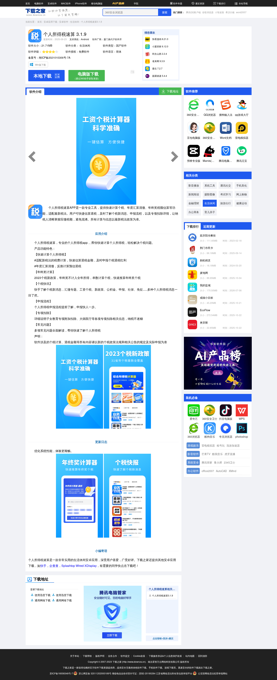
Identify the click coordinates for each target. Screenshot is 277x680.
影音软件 (193, 454)
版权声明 (99, 655)
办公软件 (193, 471)
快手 (43, 565)
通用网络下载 (43, 600)
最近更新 (199, 3)
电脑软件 (38, 3)
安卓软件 (52, 3)
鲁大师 (218, 462)
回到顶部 (202, 655)
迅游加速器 (233, 445)
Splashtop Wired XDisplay (79, 565)
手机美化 (241, 185)
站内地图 (189, 655)
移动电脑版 (97, 3)
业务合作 (112, 655)
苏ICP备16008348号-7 (61, 673)
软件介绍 (35, 91)
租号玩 (221, 445)
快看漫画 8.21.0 (160, 39)
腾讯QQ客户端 (193, 12)
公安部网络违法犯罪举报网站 (212, 673)
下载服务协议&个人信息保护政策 (165, 655)
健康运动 (241, 203)
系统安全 (193, 462)
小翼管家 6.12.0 (160, 46)
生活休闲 (74, 21)
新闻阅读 (193, 194)
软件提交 (125, 655)
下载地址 (173, 91)
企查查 (53, 565)
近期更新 (209, 226)
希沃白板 (230, 12)
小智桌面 (219, 12)
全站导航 (243, 3)
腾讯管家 (207, 462)
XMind (232, 471)
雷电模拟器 (208, 445)
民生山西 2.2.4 (159, 53)
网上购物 (241, 194)
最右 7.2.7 (157, 68)
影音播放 (193, 185)
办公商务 (193, 212)
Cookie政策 (139, 655)
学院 (136, 3)
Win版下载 (40, 64)
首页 (27, 3)
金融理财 (193, 203)
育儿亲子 (209, 212)
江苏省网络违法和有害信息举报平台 (174, 673)
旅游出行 (225, 203)
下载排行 (221, 3)
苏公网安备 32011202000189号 (95, 673)
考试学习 (225, 194)
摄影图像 (209, 194)
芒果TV (206, 454)
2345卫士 (229, 462)
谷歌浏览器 (207, 12)
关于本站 (74, 655)
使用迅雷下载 (43, 595)
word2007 (241, 12)
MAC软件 (66, 3)
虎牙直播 (230, 454)
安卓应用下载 (50, 21)
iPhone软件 (81, 3)
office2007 (208, 471)
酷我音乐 (217, 454)
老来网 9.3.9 (158, 61)
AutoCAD (221, 471)
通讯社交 (225, 185)
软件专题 (177, 3)
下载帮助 (87, 655)
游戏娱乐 (193, 445)
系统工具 (209, 185)
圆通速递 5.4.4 (159, 75)
